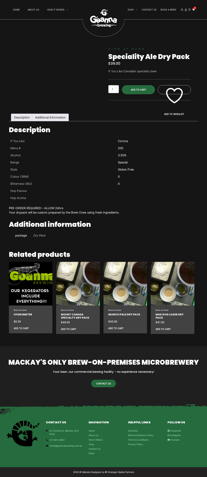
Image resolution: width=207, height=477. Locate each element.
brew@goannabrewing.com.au (66, 445)
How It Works (96, 439)
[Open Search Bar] (182, 10)
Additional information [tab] (50, 117)
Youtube (175, 439)
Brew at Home (126, 48)
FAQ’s (91, 453)
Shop (131, 9)
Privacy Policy (135, 444)
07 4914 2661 (57, 440)
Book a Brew (168, 9)
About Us (33, 9)
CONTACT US (103, 383)
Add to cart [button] (21, 328)
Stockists (133, 430)
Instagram (175, 435)
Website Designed (91, 472)
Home (16, 9)
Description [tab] (22, 117)
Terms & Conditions (138, 439)
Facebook (175, 430)
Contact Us (149, 9)
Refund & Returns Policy (140, 435)
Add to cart (138, 89)
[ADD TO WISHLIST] (174, 89)
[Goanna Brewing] (103, 13)
